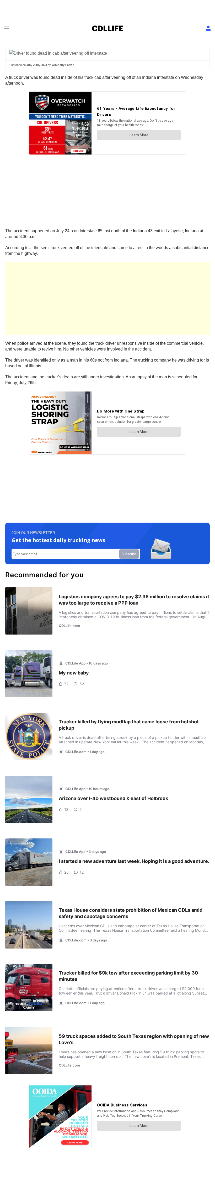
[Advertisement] (107, 298)
